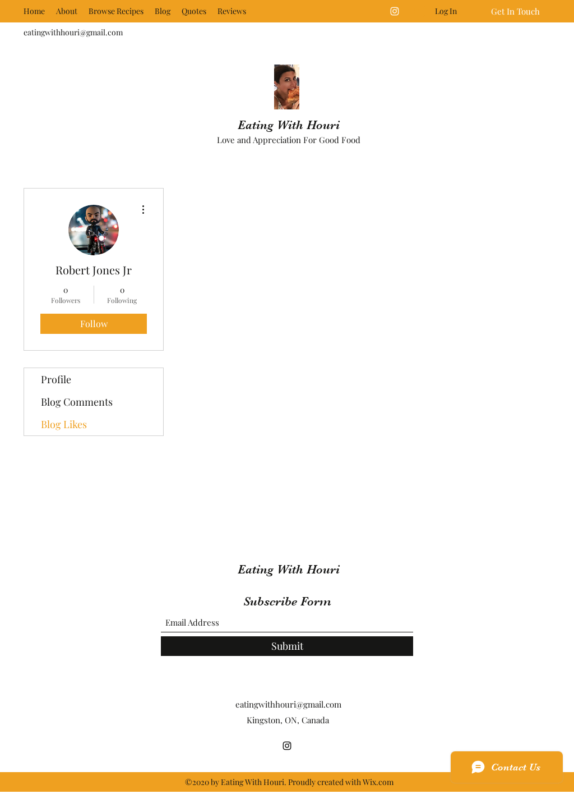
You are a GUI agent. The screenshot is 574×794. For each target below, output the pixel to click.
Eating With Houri (289, 125)
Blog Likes (64, 424)
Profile (56, 379)
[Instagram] (394, 11)
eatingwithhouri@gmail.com (73, 32)
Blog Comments (77, 402)
